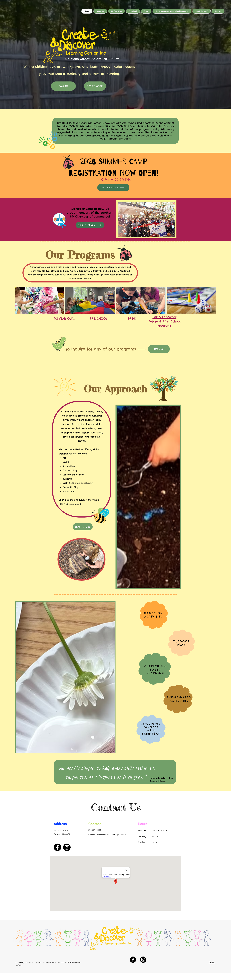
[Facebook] (57, 847)
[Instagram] (67, 847)
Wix (20, 965)
